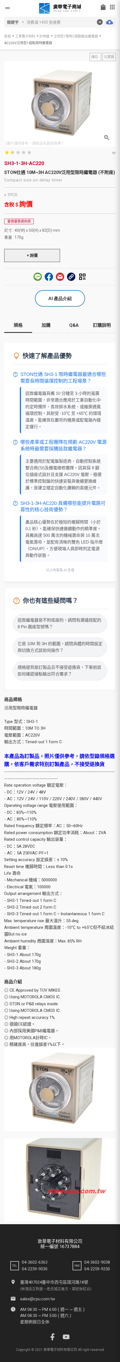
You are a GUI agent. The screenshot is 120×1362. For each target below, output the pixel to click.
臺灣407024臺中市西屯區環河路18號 (54, 1282)
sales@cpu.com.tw (37, 1298)
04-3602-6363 (34, 1262)
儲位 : (95, 57)
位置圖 (109, 57)
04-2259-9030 (34, 1268)
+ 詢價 (32, 255)
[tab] (18, 327)
